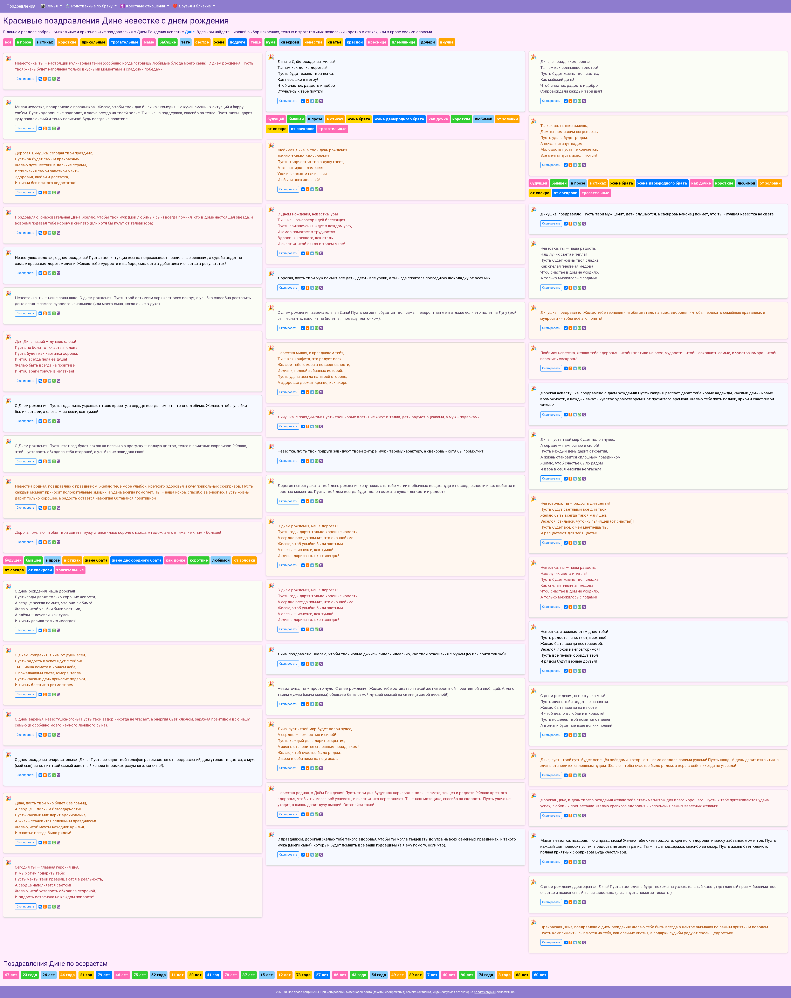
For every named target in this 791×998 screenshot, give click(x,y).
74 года (486, 974)
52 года (158, 974)
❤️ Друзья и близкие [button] (192, 6)
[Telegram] (49, 79)
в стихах (44, 42)
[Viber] (58, 79)
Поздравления (20, 6)
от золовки (244, 560)
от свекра (14, 570)
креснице (377, 42)
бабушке (167, 42)
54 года (379, 974)
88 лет (522, 974)
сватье (335, 42)
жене (219, 42)
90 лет (467, 974)
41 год (213, 974)
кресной (355, 42)
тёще (256, 42)
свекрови (290, 42)
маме (149, 42)
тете (185, 42)
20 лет (195, 974)
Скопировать (26, 78)
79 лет (104, 974)
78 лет (231, 974)
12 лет (284, 974)
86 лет (340, 974)
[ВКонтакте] (40, 79)
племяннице (403, 42)
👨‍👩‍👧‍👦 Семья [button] (49, 6)
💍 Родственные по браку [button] (89, 6)
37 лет (248, 974)
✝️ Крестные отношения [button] (143, 6)
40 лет (449, 974)
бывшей (33, 560)
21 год (86, 974)
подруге (237, 42)
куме (271, 42)
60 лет (540, 974)
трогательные (124, 42)
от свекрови (40, 570)
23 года (30, 974)
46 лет (122, 974)
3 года (504, 974)
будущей (13, 560)
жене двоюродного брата (136, 560)
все (8, 42)
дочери (428, 42)
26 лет (48, 974)
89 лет (415, 974)
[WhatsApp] (54, 79)
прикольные (93, 42)
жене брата (96, 560)
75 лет (139, 974)
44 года (67, 974)
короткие (67, 42)
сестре (202, 42)
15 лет (266, 974)
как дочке (175, 560)
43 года (359, 974)
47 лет (11, 974)
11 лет (177, 974)
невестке (313, 42)
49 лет (397, 974)
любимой (221, 560)
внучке (447, 42)
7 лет (432, 974)
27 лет (322, 974)
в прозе (24, 42)
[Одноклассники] (45, 79)
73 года (303, 974)
